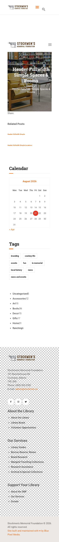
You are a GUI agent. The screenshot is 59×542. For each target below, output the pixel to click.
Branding (15, 256)
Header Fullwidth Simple (16, 134)
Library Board (18, 422)
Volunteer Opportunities (23, 427)
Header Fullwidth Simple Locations (20, 145)
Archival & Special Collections (27, 472)
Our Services (17, 496)
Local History (16, 270)
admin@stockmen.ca (26, 389)
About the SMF (19, 491)
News (30, 270)
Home (29, 86)
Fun (24, 263)
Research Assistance (22, 466)
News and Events (18, 277)
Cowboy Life (30, 256)
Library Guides (18, 447)
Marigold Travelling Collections (27, 462)
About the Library (20, 417)
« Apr (11, 229)
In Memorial (37, 263)
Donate (15, 501)
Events (14, 263)
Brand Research (19, 457)
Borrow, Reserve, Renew (23, 452)
